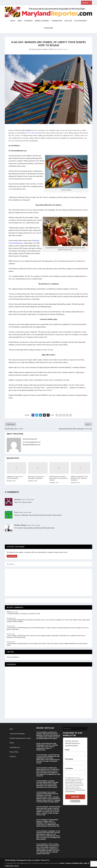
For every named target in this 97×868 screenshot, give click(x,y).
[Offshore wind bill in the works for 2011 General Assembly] (80, 468)
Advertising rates (15, 747)
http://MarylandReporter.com (31, 445)
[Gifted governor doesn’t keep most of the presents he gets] (59, 468)
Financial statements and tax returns (20, 738)
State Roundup (80, 21)
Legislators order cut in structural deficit (15, 477)
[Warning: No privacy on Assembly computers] (38, 468)
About (13, 21)
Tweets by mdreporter (13, 657)
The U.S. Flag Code (32, 133)
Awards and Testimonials (17, 734)
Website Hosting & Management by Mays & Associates (22, 860)
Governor (28, 21)
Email (67, 749)
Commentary (57, 21)
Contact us (13, 756)
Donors (12, 743)
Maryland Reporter (37, 49)
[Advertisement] (48, 582)
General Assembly (42, 21)
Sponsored (48, 28)
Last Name (69, 768)
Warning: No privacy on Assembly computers (36, 477)
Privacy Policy (14, 752)
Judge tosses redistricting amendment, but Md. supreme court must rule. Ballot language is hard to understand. (47, 747)
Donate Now (11, 556)
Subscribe (75, 797)
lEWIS (9, 612)
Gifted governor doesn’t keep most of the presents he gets (58, 478)
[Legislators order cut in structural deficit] (16, 468)
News (20, 21)
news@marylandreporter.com (31, 442)
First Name (69, 759)
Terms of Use (45, 860)
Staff (11, 729)
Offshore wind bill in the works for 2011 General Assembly (79, 478)
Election (68, 21)
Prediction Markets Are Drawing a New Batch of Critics (24, 614)
